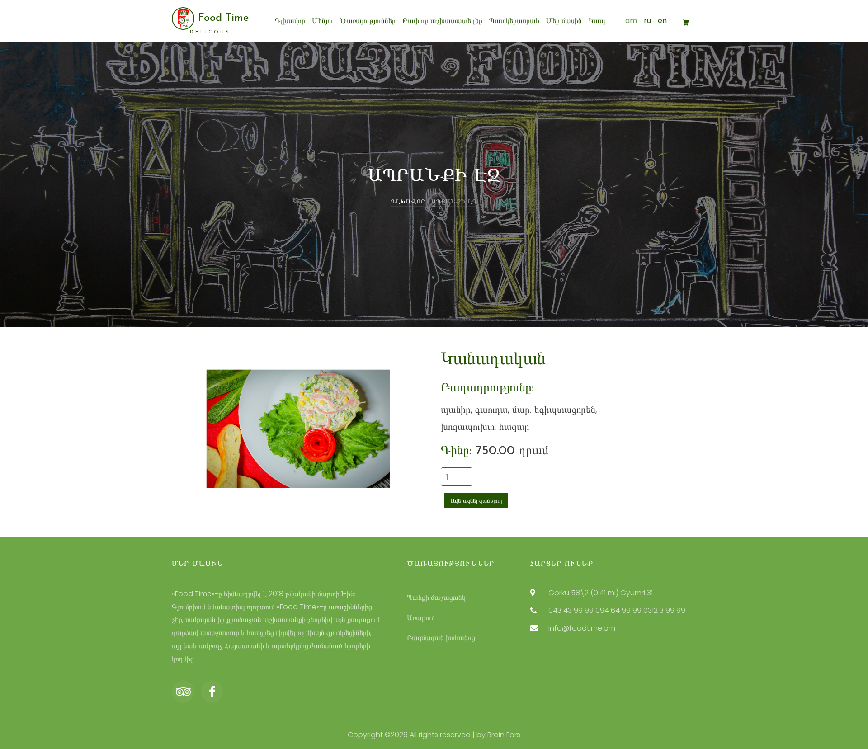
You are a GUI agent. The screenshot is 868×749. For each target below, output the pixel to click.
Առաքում (421, 617)
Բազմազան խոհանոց (441, 637)
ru (647, 20)
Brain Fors (503, 735)
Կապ (597, 20)
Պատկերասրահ (514, 20)
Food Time (219, 23)
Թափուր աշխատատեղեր (442, 20)
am (631, 20)
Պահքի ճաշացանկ (436, 597)
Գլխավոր (290, 20)
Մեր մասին (564, 20)
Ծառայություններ (368, 20)
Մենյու (322, 20)
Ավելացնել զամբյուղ (476, 500)
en (662, 20)
